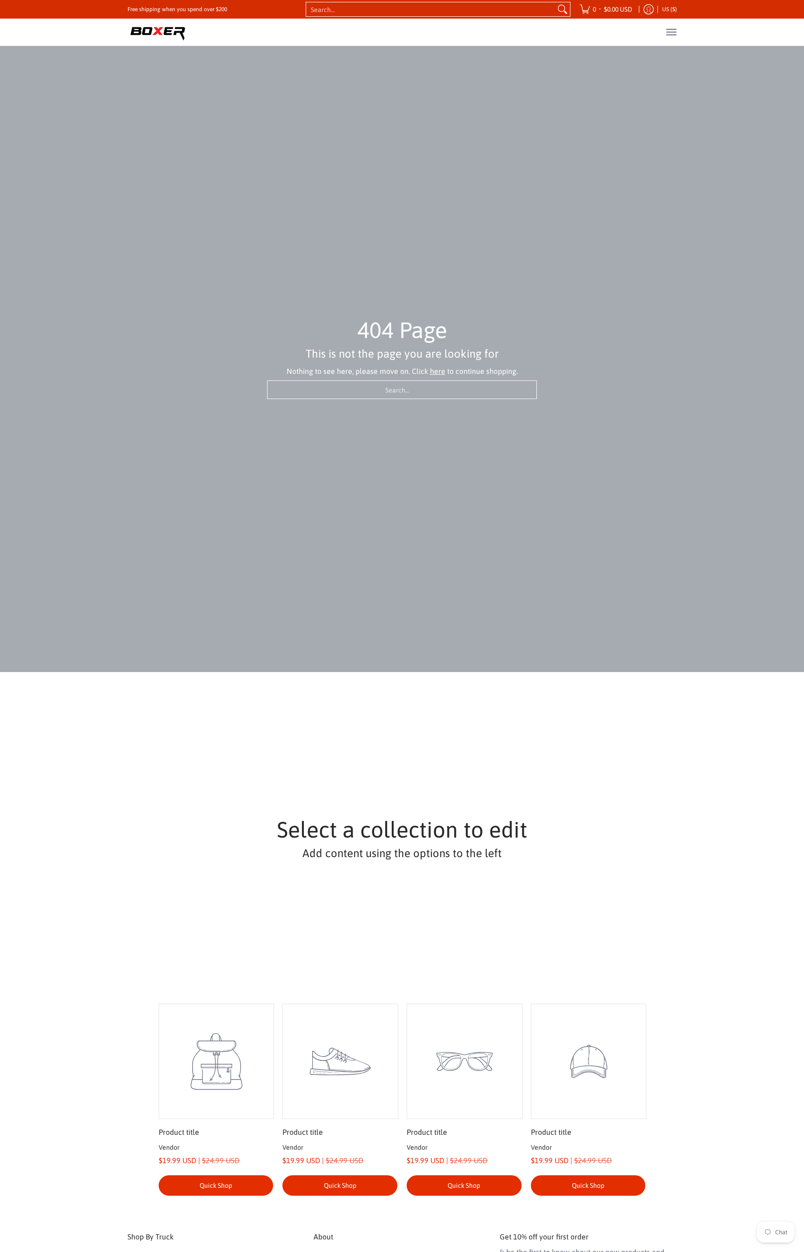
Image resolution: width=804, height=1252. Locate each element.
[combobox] (430, 9)
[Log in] (648, 9)
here (437, 371)
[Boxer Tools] (157, 32)
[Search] (562, 9)
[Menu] (671, 32)
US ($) (669, 9)
